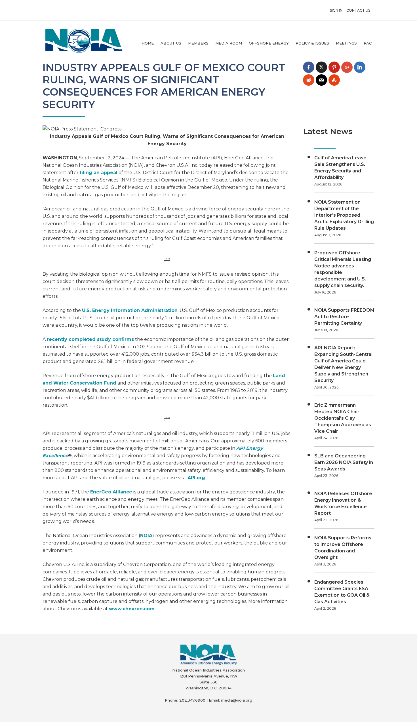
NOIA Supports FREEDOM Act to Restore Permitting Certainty (344, 316)
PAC (368, 43)
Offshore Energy (269, 43)
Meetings (346, 43)
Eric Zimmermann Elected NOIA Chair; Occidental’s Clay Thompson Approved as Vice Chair (342, 418)
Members (198, 43)
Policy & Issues (312, 43)
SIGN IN (336, 10)
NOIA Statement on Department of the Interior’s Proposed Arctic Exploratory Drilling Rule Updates (344, 215)
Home (148, 43)
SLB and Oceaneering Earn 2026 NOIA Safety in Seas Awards (343, 462)
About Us (171, 43)
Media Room (228, 43)
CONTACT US (358, 10)
